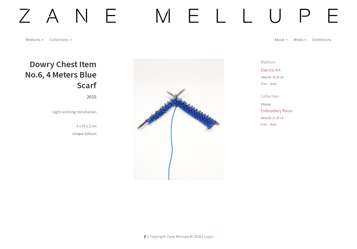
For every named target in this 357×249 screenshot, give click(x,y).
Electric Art (270, 70)
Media (299, 39)
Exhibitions (321, 39)
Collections (59, 39)
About (279, 39)
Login (208, 236)
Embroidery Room (276, 110)
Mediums (33, 39)
